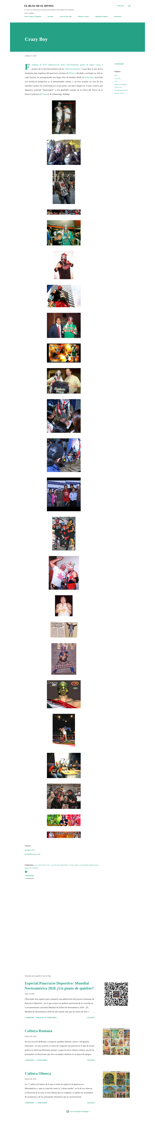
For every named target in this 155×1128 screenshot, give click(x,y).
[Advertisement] (60, 949)
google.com (30, 850)
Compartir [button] (118, 64)
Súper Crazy (95, 65)
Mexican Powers (119, 93)
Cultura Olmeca (38, 1073)
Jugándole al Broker (101, 16)
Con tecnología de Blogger (79, 1111)
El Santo (44, 94)
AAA (115, 75)
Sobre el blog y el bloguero (32, 16)
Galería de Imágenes (120, 84)
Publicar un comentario (46, 1017)
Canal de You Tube (66, 16)
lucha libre (89, 77)
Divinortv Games (83, 16)
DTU (115, 81)
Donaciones (117, 16)
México (72, 73)
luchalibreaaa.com (32, 854)
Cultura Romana (38, 1031)
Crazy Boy (117, 78)
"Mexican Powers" (73, 69)
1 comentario (41, 1060)
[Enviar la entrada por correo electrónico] (26, 872)
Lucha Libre (118, 87)
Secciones (50, 16)
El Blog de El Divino (39, 6)
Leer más (91, 1017)
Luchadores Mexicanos (121, 90)
